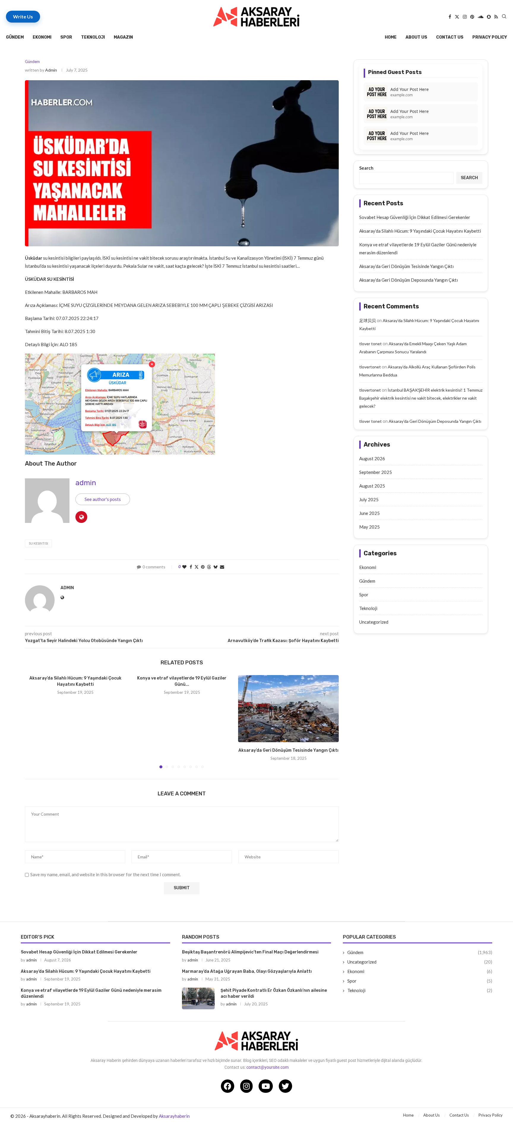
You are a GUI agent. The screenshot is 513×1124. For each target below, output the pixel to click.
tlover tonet (370, 343)
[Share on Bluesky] (215, 566)
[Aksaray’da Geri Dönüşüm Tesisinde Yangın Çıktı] (288, 708)
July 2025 (369, 499)
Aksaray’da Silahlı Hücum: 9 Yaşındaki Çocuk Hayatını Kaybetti (420, 231)
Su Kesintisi (38, 543)
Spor (66, 37)
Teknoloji (93, 37)
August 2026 (372, 458)
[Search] (504, 16)
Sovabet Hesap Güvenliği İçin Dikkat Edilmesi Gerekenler (414, 217)
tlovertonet (370, 366)
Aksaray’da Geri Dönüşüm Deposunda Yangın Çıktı (408, 280)
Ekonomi (42, 37)
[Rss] (496, 16)
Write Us (23, 16)
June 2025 (369, 513)
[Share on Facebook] (191, 566)
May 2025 (369, 526)
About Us (416, 37)
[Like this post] (184, 566)
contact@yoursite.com (267, 1067)
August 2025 (372, 485)
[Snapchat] (489, 16)
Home (391, 37)
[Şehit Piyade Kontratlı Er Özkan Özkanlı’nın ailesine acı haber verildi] (198, 998)
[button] (33, 721)
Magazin (123, 37)
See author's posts (103, 499)
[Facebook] (450, 16)
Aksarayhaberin (174, 1116)
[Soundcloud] (480, 16)
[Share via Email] (222, 566)
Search (366, 168)
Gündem (15, 37)
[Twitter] (457, 16)
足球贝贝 (367, 320)
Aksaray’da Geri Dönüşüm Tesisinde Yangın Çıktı (288, 750)
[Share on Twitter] (196, 566)
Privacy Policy (489, 37)
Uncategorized (373, 622)
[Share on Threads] (209, 566)
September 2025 (375, 472)
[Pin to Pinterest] (203, 566)
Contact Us (449, 37)
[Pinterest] (472, 16)
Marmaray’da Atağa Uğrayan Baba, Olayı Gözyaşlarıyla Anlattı (247, 971)
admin (51, 69)
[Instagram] (465, 16)
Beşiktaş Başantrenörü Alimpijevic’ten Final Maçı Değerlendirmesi (250, 952)
